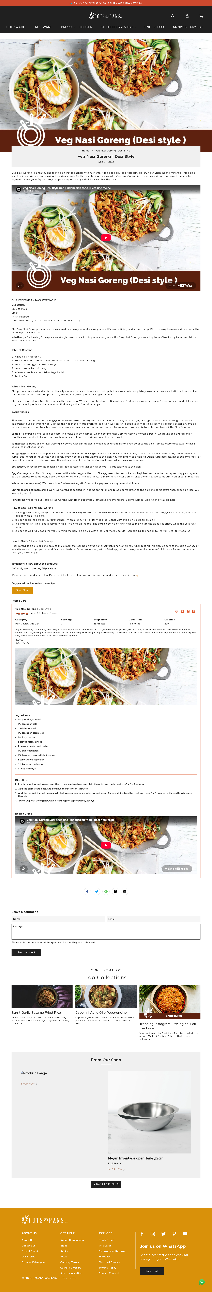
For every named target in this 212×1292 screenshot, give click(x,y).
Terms (73, 1278)
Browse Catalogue (33, 1262)
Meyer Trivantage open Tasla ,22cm (135, 1158)
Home (85, 150)
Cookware (15, 27)
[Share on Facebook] (87, 891)
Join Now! (152, 1271)
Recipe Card (21, 376)
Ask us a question (71, 1273)
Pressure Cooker (76, 27)
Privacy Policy (107, 1268)
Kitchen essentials (118, 27)
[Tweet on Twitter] (96, 891)
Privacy (62, 1278)
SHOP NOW (28, 1084)
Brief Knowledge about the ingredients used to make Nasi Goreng (54, 360)
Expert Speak (30, 1251)
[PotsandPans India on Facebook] (142, 1234)
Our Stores (28, 1256)
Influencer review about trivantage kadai (39, 372)
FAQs (63, 1256)
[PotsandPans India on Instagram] (153, 1234)
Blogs (63, 1245)
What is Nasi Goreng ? (27, 357)
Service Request (109, 1273)
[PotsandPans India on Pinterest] (174, 1234)
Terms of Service (109, 1262)
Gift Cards (105, 1245)
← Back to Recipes (106, 1184)
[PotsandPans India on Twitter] (163, 1234)
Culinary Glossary (70, 1268)
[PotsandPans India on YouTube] (185, 1234)
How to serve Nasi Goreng (30, 368)
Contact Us (28, 1245)
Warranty (104, 1256)
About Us (27, 1240)
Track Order (106, 1240)
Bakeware (43, 27)
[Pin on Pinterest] (115, 891)
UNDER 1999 (154, 27)
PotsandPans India (45, 1278)
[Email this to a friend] (124, 891)
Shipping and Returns (112, 1251)
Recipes (65, 1251)
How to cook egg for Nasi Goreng (35, 364)
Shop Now (22, 590)
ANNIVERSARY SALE (189, 27)
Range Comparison (72, 1240)
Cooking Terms (69, 1262)
